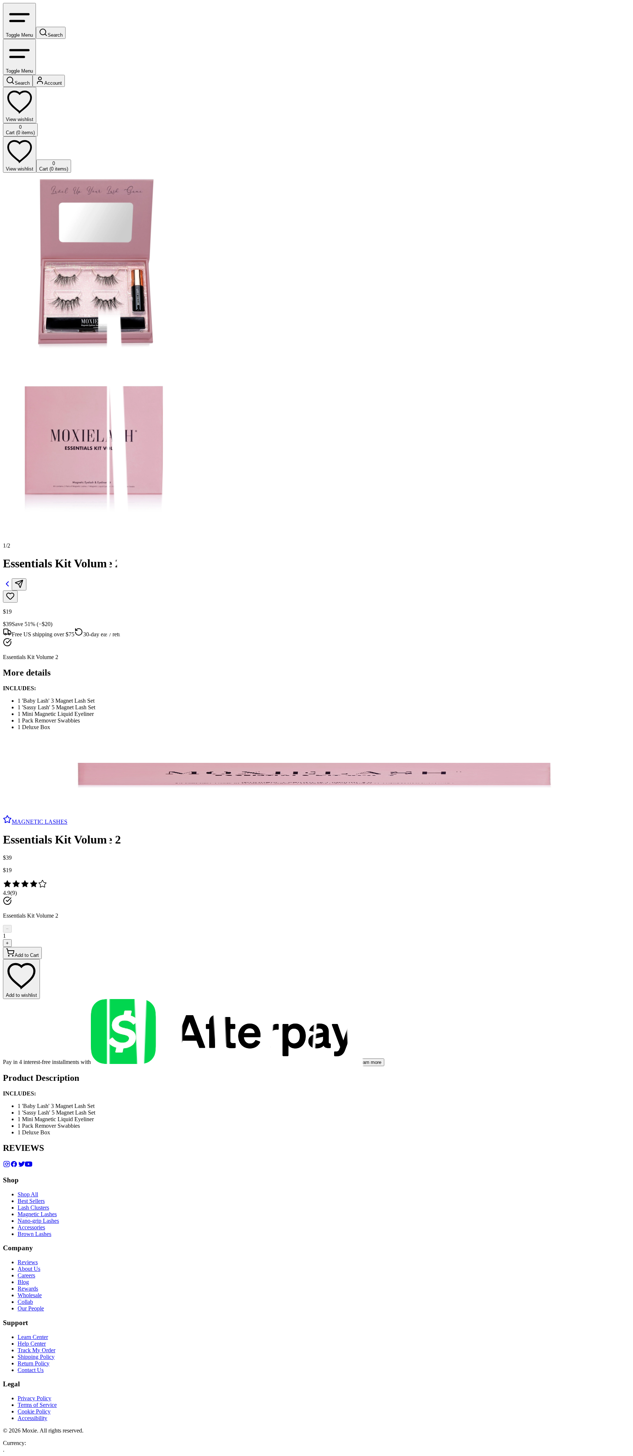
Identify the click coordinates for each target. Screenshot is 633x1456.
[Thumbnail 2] (6, 793)
